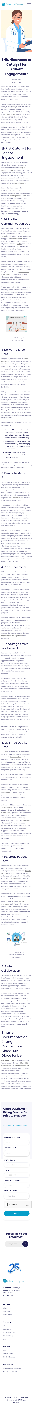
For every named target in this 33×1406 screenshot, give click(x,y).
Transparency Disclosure (12, 1368)
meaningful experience (18, 196)
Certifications (8, 1354)
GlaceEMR (7, 1311)
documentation (15, 757)
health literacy (16, 239)
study (5, 752)
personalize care (19, 183)
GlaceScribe (5, 813)
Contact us (7, 1329)
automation (26, 820)
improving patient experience (12, 636)
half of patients (6, 792)
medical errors (18, 498)
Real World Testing (10, 1371)
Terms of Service (9, 1332)
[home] (14, 4)
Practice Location (13, 1180)
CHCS (4, 236)
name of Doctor (12, 1137)
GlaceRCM (7, 1308)
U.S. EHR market (9, 114)
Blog (4, 1339)
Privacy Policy (8, 1336)
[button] (29, 4)
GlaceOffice (7, 1315)
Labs (5, 1350)
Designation (10, 1148)
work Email (9, 1160)
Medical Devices (9, 1357)
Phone (7, 1170)
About (5, 1326)
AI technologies (6, 807)
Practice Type (10, 1190)
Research (14, 879)
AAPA (19, 244)
